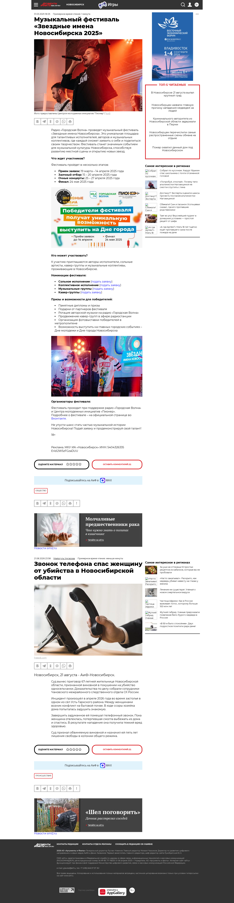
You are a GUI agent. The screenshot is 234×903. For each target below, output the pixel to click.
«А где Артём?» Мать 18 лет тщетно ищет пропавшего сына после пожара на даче (178, 230)
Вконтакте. (58, 418)
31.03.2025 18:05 (42, 14)
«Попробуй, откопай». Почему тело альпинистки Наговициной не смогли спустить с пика (179, 184)
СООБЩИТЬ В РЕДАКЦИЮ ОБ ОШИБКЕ (134, 844)
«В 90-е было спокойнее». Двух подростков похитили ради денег (178, 625)
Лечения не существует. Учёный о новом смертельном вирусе (178, 591)
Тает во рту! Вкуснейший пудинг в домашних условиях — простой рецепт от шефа (178, 218)
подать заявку (101, 281)
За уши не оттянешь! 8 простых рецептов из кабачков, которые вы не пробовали (180, 570)
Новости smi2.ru (45, 548)
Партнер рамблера (86, 890)
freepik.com (40, 657)
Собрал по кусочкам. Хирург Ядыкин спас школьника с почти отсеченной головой (180, 173)
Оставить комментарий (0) (117, 464)
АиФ (108, 113)
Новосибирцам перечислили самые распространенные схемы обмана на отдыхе (172, 135)
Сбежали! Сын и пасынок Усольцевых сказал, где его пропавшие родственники (180, 207)
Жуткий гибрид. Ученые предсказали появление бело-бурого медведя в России (180, 615)
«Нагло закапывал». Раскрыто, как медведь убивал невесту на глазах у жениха (179, 581)
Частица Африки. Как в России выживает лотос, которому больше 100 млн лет (179, 604)
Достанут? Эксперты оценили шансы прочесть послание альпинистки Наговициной (180, 196)
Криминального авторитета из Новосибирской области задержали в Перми (172, 121)
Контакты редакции (67, 844)
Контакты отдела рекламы (96, 844)
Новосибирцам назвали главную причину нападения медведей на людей (172, 108)
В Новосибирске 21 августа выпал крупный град (172, 94)
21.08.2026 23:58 (42, 558)
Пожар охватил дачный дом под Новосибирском (172, 149)
